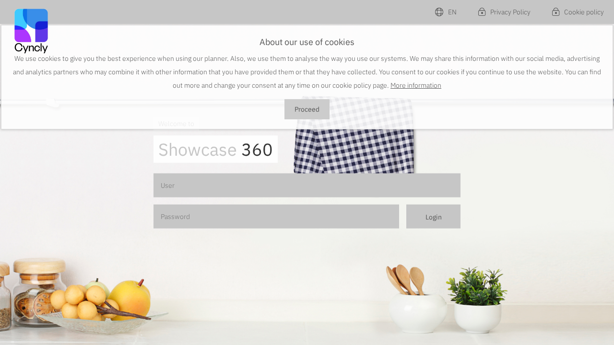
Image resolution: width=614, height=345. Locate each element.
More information (415, 85)
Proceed (307, 109)
